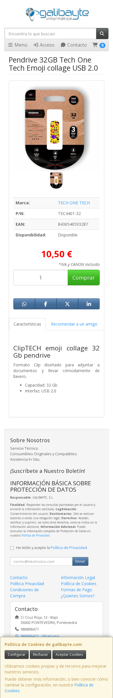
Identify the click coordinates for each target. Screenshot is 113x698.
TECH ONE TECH (74, 202)
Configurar (16, 654)
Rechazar (40, 654)
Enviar (80, 561)
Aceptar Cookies (69, 654)
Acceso (46, 45)
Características (27, 324)
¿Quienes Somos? (77, 595)
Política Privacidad (27, 583)
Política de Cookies (78, 583)
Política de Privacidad (35, 535)
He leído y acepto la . (52, 547)
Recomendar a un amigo (74, 324)
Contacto (76, 45)
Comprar (83, 277)
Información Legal (78, 577)
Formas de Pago (76, 589)
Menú (20, 45)
